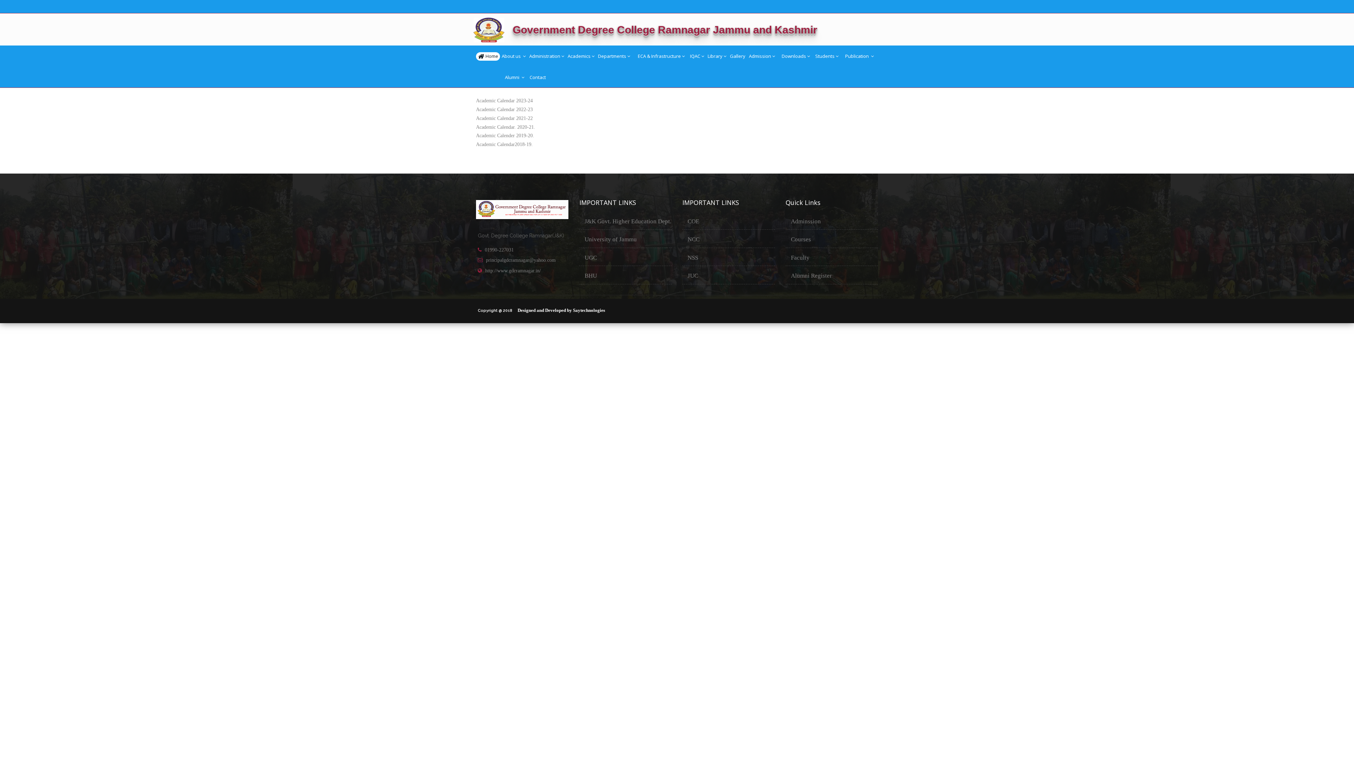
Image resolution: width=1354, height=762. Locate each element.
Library (715, 56)
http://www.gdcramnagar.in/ (513, 270)
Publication (856, 56)
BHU (591, 275)
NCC (694, 239)
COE (693, 221)
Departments (612, 56)
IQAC (695, 56)
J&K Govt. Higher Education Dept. (628, 221)
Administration (544, 56)
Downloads (792, 56)
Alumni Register (811, 275)
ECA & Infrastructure (657, 56)
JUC (693, 275)
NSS (693, 257)
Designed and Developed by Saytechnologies (561, 310)
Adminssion (806, 221)
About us (512, 56)
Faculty (800, 257)
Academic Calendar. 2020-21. (505, 127)
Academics (579, 56)
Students (825, 56)
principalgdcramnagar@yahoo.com (521, 260)
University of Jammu (611, 239)
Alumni (511, 77)
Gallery (737, 56)
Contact (538, 77)
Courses (801, 239)
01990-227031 (499, 250)
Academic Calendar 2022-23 (504, 109)
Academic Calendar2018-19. (504, 144)
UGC (591, 257)
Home (492, 56)
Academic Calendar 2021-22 (504, 118)
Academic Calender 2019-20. (505, 135)
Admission (760, 56)
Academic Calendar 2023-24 (504, 100)
